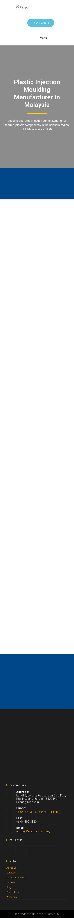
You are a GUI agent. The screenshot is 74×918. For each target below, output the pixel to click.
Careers (10, 882)
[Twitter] (11, 849)
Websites (11, 897)
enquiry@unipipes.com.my (33, 831)
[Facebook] (21, 849)
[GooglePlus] (40, 849)
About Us (11, 867)
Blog (8, 887)
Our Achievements (16, 877)
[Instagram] (30, 849)
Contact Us (12, 892)
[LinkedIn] (50, 849)
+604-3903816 (41, 22)
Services (11, 872)
